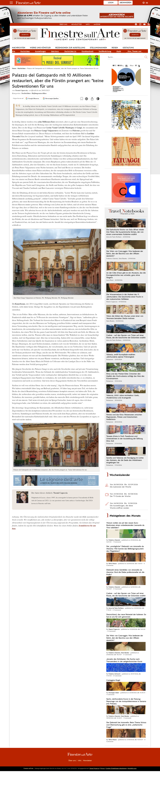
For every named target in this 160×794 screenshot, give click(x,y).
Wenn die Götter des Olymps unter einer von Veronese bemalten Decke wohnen (124, 317)
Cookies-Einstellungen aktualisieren (116, 768)
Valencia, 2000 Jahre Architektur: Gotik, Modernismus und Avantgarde (122, 396)
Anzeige (97, 24)
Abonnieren (125, 2)
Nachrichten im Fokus (70, 51)
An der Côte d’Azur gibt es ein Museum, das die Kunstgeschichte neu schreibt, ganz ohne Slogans (126, 275)
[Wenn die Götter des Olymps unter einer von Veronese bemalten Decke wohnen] (126, 309)
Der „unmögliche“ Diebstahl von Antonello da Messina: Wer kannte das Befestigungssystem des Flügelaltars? (125, 548)
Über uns (63, 24)
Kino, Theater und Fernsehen (134, 51)
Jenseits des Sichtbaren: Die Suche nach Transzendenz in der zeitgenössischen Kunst (124, 660)
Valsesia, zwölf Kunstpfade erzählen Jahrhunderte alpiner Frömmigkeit (120, 355)
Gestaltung (128, 47)
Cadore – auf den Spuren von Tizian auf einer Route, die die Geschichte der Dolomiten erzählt (125, 336)
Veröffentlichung (105, 51)
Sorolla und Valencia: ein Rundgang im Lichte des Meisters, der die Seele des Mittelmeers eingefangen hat (124, 460)
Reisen (115, 47)
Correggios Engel (113, 680)
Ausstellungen (40, 51)
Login (110, 2)
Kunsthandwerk (87, 51)
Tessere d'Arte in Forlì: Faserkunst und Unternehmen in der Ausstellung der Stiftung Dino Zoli (124, 438)
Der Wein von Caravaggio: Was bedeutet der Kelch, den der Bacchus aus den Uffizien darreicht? (124, 253)
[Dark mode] (97, 99)
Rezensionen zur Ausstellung (70, 47)
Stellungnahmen (98, 47)
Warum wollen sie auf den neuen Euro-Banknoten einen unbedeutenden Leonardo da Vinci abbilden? (125, 525)
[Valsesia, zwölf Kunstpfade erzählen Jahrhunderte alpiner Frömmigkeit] (126, 348)
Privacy (102, 768)
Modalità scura (132, 768)
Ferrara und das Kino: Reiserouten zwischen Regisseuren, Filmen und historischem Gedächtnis (124, 417)
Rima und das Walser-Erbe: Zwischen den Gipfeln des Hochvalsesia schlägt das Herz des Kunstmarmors (125, 376)
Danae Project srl (94, 768)
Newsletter (76, 24)
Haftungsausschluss (39, 93)
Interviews (55, 51)
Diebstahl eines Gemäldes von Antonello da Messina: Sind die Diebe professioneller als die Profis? (125, 572)
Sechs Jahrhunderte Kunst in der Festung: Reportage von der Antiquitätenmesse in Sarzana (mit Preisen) (126, 701)
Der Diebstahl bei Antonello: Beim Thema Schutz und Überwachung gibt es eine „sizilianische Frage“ (126, 724)
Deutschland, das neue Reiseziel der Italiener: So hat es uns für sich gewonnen (126, 615)
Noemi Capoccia (21, 90)
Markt (118, 51)
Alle (13, 51)
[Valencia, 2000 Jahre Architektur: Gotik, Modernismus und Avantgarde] (126, 389)
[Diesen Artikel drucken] (86, 99)
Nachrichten (18, 47)
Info (88, 24)
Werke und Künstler (40, 47)
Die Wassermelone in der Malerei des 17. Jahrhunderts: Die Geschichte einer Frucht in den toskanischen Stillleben (124, 296)
